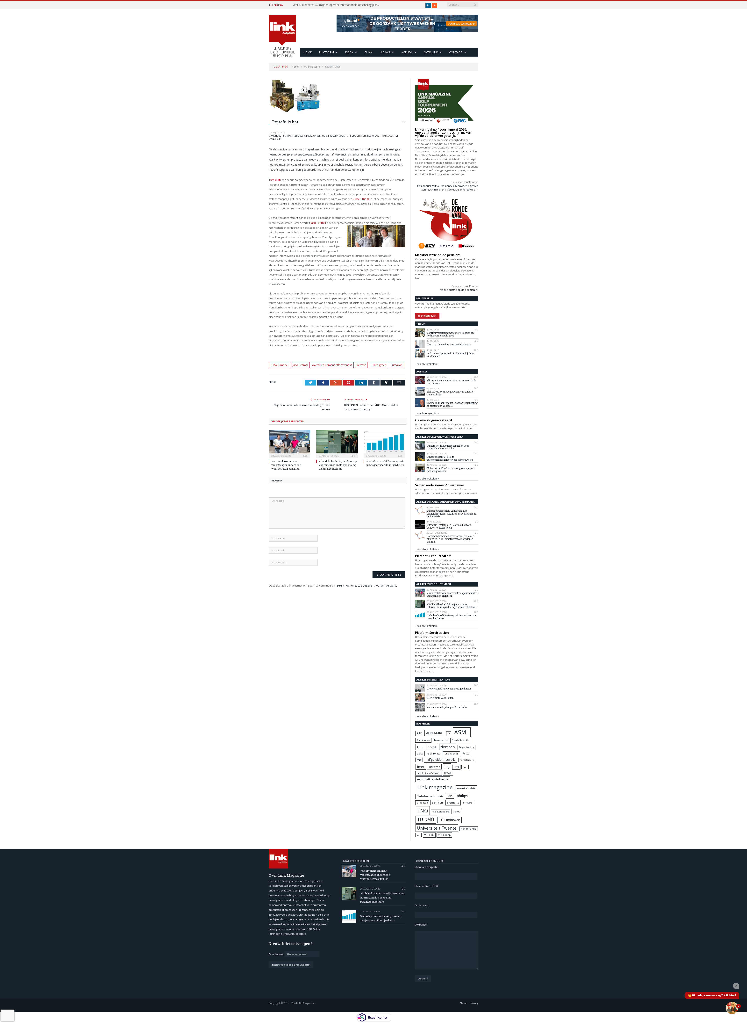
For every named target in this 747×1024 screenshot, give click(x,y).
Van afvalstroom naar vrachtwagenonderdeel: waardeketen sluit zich (286, 463)
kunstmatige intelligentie (433, 779)
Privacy (474, 1003)
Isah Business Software (428, 773)
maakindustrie (277, 135)
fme (419, 759)
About (463, 1003)
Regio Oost (374, 135)
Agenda (407, 52)
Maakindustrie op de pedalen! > (459, 290)
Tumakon (274, 179)
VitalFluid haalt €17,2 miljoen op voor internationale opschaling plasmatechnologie (337, 5)
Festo (466, 753)
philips (462, 795)
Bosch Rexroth (460, 740)
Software (467, 802)
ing (447, 766)
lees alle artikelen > (427, 364)
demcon (448, 746)
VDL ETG (429, 835)
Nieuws (385, 52)
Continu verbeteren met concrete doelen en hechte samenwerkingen (450, 334)
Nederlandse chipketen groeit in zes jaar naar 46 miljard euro (385, 461)
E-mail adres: (276, 954)
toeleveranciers (440, 811)
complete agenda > (427, 413)
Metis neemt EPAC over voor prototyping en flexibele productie (451, 469)
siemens (453, 802)
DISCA (349, 52)
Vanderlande (468, 828)
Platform (326, 52)
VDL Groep (444, 835)
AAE (419, 733)
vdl (418, 834)
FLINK (368, 52)
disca (420, 753)
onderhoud (320, 135)
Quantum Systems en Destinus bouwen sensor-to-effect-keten (449, 526)
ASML (461, 732)
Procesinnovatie (338, 135)
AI (449, 733)
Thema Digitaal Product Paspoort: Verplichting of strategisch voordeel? (452, 404)
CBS (420, 747)
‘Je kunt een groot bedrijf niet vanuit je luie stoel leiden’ (450, 355)
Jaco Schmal (317, 222)
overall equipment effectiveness (328, 363)
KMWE (448, 773)
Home (307, 52)
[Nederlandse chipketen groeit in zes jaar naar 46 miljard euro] (384, 442)
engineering (451, 753)
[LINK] (282, 32)
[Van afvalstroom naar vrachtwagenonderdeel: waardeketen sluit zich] (289, 442)
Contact (455, 52)
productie (422, 802)
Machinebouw (295, 135)
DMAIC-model (360, 198)
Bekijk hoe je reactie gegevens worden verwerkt (366, 584)
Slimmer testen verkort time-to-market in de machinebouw (451, 382)
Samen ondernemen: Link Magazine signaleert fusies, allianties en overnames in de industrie (451, 513)
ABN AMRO (435, 733)
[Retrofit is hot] (337, 97)
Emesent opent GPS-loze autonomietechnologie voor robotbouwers (450, 458)
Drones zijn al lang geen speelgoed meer (449, 688)
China (432, 747)
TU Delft (425, 819)
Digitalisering (466, 747)
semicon (437, 802)
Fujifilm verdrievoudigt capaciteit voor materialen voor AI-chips (448, 447)
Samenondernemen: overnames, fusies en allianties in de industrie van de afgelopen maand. (450, 539)
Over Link (431, 52)
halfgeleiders (466, 759)
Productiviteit (357, 135)
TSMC (456, 811)
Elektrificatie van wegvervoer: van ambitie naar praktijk (450, 393)
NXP (450, 796)
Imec (420, 766)
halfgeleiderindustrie (440, 759)
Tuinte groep (371, 363)
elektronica (434, 753)
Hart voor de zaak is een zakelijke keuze (449, 344)
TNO (422, 810)
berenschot (441, 740)
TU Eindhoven (449, 820)
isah (465, 767)
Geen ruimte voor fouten (440, 697)
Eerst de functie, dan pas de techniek (447, 707)
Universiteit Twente (437, 828)
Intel (456, 767)
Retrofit (355, 363)
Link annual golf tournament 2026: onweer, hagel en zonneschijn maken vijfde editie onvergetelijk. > (447, 187)
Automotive (423, 740)
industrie (434, 767)
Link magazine (435, 787)
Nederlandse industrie (430, 796)
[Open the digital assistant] (732, 1008)
